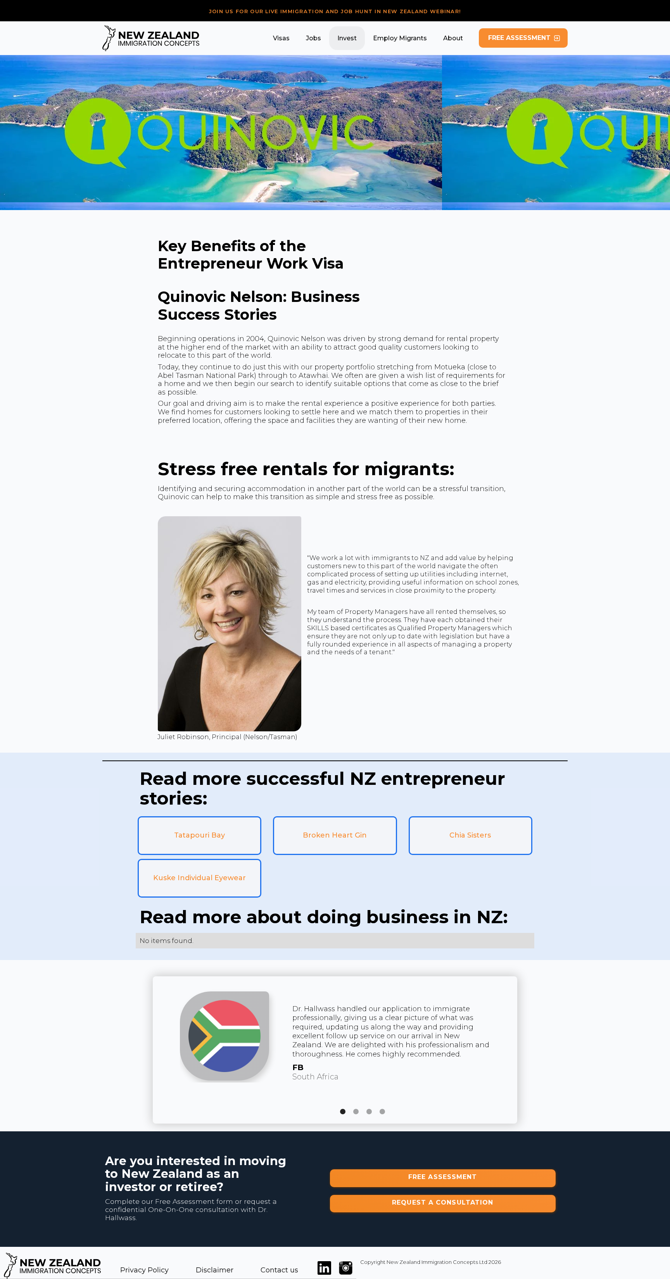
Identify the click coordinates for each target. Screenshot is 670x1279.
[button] (281, 38)
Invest (347, 38)
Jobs (313, 38)
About (453, 38)
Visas (281, 38)
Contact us (279, 1270)
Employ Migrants (400, 38)
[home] (150, 38)
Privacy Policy (144, 1270)
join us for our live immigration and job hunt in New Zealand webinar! (335, 11)
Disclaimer (214, 1270)
